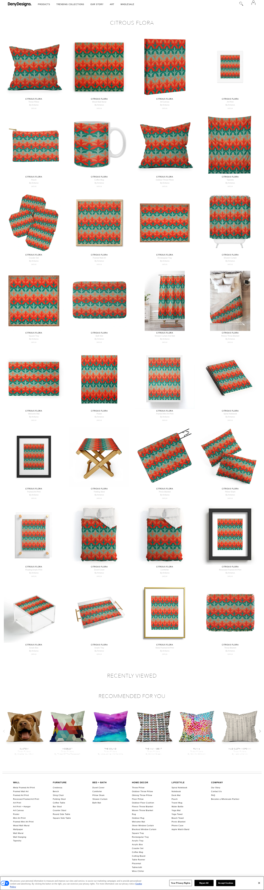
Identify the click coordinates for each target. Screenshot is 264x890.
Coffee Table (59, 803)
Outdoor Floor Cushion (143, 803)
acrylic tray (99, 648)
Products (44, 4)
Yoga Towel (177, 814)
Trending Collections (70, 4)
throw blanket (230, 648)
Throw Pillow (138, 788)
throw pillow (33, 102)
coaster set (34, 258)
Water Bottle (177, 807)
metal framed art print (165, 648)
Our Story (97, 4)
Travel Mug (177, 803)
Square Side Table (62, 818)
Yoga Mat (176, 810)
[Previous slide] (4, 731)
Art (112, 4)
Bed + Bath (99, 782)
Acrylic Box (137, 844)
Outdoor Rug (138, 818)
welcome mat (33, 414)
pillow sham (230, 492)
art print (230, 102)
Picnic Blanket (178, 822)
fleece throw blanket (230, 336)
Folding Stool (59, 799)
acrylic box (33, 648)
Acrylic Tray (137, 841)
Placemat (136, 863)
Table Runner (138, 860)
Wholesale (127, 4)
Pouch (175, 799)
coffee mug (99, 180)
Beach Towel (178, 818)
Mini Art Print (19, 818)
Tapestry (17, 841)
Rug (134, 814)
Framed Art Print (21, 795)
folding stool (99, 492)
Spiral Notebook (179, 788)
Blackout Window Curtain (144, 829)
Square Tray (138, 833)
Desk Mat (176, 795)
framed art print (33, 492)
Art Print (17, 803)
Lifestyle (178, 782)
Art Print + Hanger (22, 807)
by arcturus (33, 105)
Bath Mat (96, 803)
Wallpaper (18, 829)
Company (217, 782)
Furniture (60, 782)
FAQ (213, 795)
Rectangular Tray (140, 837)
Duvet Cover (98, 788)
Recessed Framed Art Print (26, 799)
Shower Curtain (100, 799)
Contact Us (216, 791)
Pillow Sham (98, 795)
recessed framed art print (230, 570)
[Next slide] (259, 731)
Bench (56, 791)
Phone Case (177, 826)
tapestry (230, 180)
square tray (34, 336)
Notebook (176, 791)
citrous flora (33, 99)
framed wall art (99, 258)
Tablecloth (137, 867)
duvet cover (99, 570)
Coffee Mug (137, 852)
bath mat (99, 336)
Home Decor (140, 782)
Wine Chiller (138, 871)
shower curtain (230, 258)
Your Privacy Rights (180, 883)
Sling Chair (58, 795)
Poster (16, 814)
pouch (34, 180)
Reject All (204, 883)
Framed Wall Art (21, 791)
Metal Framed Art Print (24, 788)
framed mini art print (164, 414)
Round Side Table (61, 814)
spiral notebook (230, 414)
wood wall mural (99, 102)
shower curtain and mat (165, 336)
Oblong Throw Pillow (142, 795)
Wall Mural (18, 833)
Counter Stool (59, 810)
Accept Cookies (225, 883)
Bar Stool (57, 807)
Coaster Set (137, 848)
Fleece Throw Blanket (142, 807)
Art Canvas (18, 810)
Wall (16, 782)
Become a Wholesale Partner (225, 799)
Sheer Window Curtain (143, 826)
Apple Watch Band (180, 829)
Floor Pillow (138, 799)
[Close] (259, 883)
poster (99, 414)
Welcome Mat (138, 822)
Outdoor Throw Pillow (142, 791)
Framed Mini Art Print (23, 822)
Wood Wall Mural (21, 826)
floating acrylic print (33, 570)
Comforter (97, 791)
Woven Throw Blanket (142, 810)
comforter (165, 570)
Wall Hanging (19, 837)
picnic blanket (165, 492)
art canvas (164, 102)
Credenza (57, 788)
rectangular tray (165, 258)
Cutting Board (138, 856)
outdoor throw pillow (165, 180)
